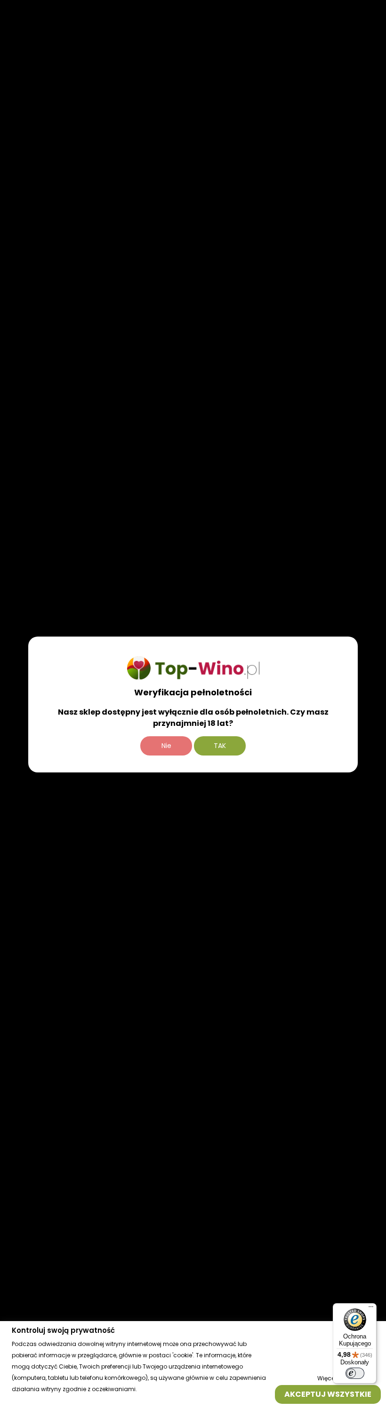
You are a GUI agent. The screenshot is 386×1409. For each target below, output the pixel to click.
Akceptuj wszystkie (327, 1393)
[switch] (355, 1373)
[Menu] (371, 1309)
